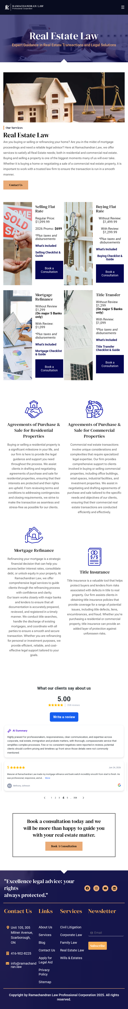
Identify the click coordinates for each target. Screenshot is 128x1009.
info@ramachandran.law (23, 965)
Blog (42, 943)
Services (45, 935)
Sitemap (45, 982)
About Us (45, 927)
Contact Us (47, 950)
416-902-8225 (21, 953)
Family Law (68, 943)
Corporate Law (71, 935)
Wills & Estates (71, 958)
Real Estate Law (72, 950)
